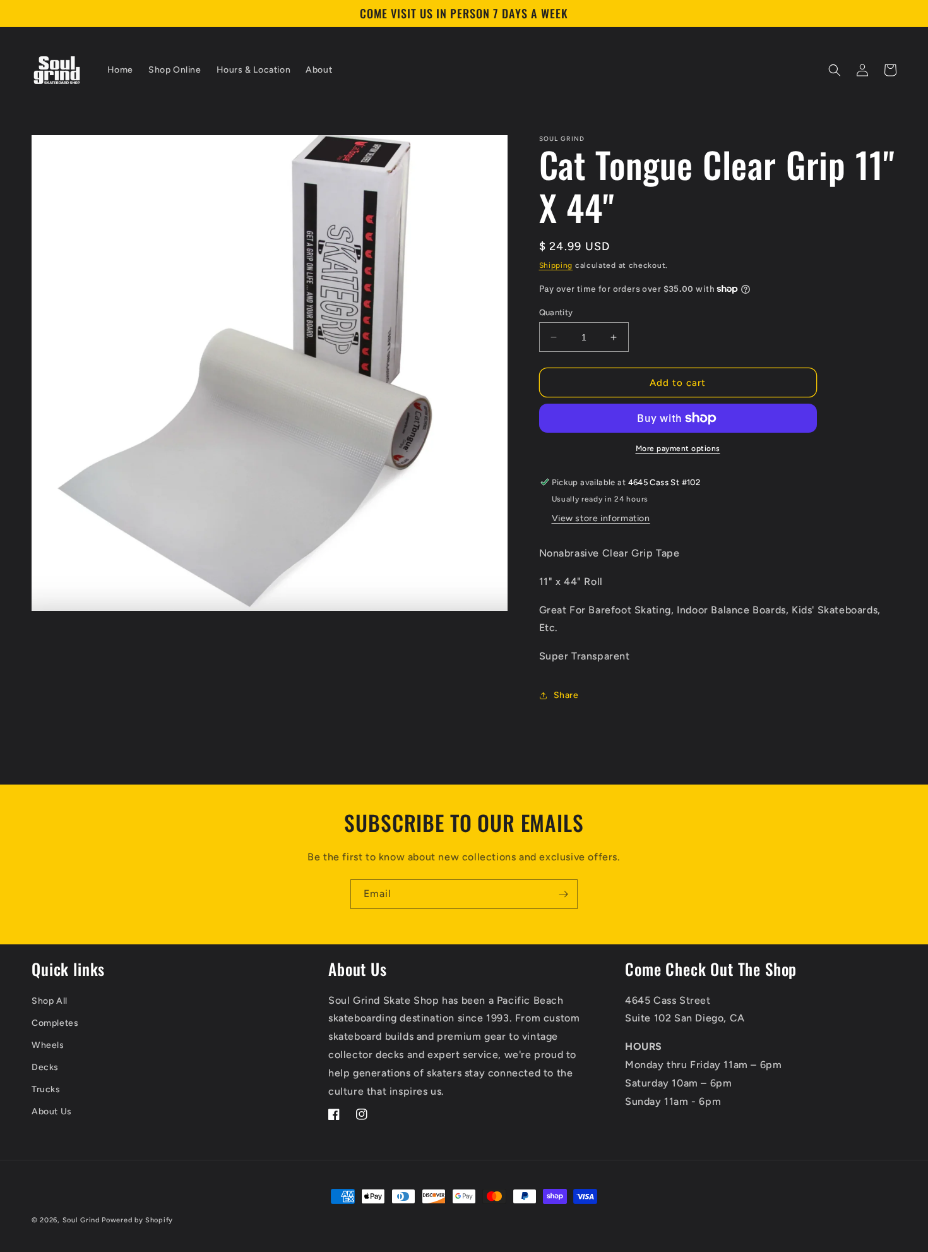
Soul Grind (82, 1220)
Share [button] (566, 695)
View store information (601, 518)
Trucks (46, 1089)
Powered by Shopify (137, 1220)
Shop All (50, 1001)
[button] (834, 70)
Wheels (48, 1045)
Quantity (556, 312)
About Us (52, 1111)
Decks (45, 1067)
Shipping (556, 265)
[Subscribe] (563, 894)
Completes (55, 1023)
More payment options (678, 448)
